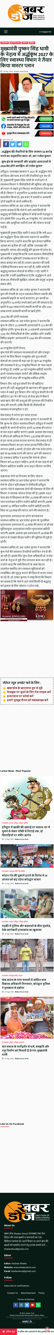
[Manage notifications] (47, 1328)
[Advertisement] (27, 649)
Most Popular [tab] (23, 770)
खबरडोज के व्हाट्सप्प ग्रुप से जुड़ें (24, 688)
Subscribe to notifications (16, 1285)
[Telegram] (19, 144)
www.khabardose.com (25, 1267)
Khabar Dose (30, 1313)
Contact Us (12, 1293)
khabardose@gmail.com (16, 1249)
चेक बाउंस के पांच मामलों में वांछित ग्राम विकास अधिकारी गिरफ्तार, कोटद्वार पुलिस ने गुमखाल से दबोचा (26, 984)
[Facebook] (6, 144)
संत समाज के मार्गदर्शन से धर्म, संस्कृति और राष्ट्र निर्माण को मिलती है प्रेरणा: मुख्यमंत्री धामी (25, 1050)
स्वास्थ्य (25, 43)
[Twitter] (13, 144)
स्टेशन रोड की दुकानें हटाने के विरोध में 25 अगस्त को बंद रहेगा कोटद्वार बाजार (24, 877)
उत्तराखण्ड (4, 43)
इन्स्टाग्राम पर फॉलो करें (20, 696)
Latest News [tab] (7, 770)
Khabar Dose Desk (21, 71)
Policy (41, 1293)
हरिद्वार (32, 43)
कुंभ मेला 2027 (15, 43)
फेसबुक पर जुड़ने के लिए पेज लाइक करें (29, 692)
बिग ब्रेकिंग (21, 871)
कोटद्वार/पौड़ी (13, 871)
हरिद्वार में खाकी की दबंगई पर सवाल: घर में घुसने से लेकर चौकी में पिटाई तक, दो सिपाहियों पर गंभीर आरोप (26, 831)
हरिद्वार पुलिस (23, 823)
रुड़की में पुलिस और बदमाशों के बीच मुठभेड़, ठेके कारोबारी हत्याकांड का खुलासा (26, 928)
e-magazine (45, 31)
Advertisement (28, 1293)
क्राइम (11, 823)
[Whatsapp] (26, 144)
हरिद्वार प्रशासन (19, 1042)
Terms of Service (25, 1299)
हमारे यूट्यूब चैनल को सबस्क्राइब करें (27, 700)
